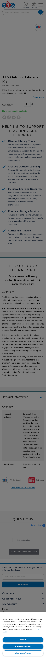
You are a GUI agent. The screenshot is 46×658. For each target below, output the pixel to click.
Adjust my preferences (23, 653)
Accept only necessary (23, 646)
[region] (23, 635)
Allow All (23, 639)
